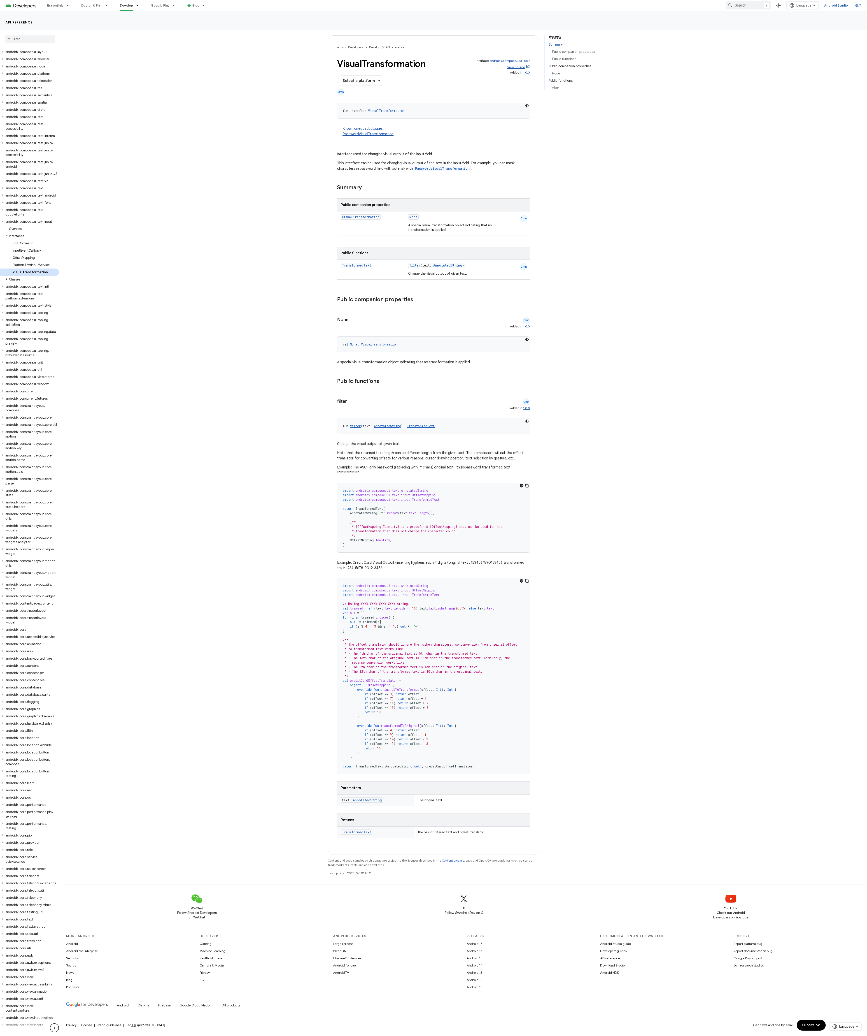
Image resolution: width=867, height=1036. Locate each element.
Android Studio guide (615, 944)
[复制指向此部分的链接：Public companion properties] (419, 300)
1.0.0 (526, 72)
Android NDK (609, 973)
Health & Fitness (211, 958)
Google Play (160, 5)
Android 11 (474, 987)
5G (202, 980)
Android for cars (345, 965)
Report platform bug (748, 944)
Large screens (343, 944)
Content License (453, 860)
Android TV (341, 973)
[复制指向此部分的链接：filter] (351, 401)
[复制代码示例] (527, 485)
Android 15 (474, 958)
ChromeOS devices (347, 958)
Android (72, 944)
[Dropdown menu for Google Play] (176, 5)
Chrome (143, 1005)
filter (414, 265)
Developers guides (613, 951)
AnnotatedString (447, 265)
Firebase (164, 1005)
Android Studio (836, 5)
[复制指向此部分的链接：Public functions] (384, 381)
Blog (195, 5)
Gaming (206, 944)
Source (71, 965)
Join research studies (749, 965)
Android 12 (474, 980)
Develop (126, 5)
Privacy (205, 973)
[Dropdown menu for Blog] (205, 5)
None (413, 217)
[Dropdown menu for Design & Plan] (108, 5)
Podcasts (72, 987)
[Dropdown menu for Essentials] (70, 5)
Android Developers (350, 47)
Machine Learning (212, 951)
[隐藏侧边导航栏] (54, 1027)
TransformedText (356, 265)
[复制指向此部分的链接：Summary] (366, 188)
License (86, 1025)
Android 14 (474, 965)
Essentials (55, 5)
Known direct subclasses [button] (368, 131)
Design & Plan (91, 5)
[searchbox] (30, 39)
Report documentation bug (753, 951)
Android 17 (474, 944)
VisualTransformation (386, 111)
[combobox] (748, 5)
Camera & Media (212, 965)
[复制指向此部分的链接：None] (353, 320)
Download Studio (612, 965)
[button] (29, 52)
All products (231, 1005)
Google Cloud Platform (196, 1005)
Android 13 (474, 973)
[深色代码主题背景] (527, 106)
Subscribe (811, 1025)
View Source (516, 67)
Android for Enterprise (82, 951)
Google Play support (748, 958)
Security (72, 958)
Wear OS (339, 951)
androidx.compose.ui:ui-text (509, 61)
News (70, 973)
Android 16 (474, 951)
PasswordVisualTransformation (368, 134)
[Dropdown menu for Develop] (139, 5)
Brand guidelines (109, 1025)
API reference (19, 22)
